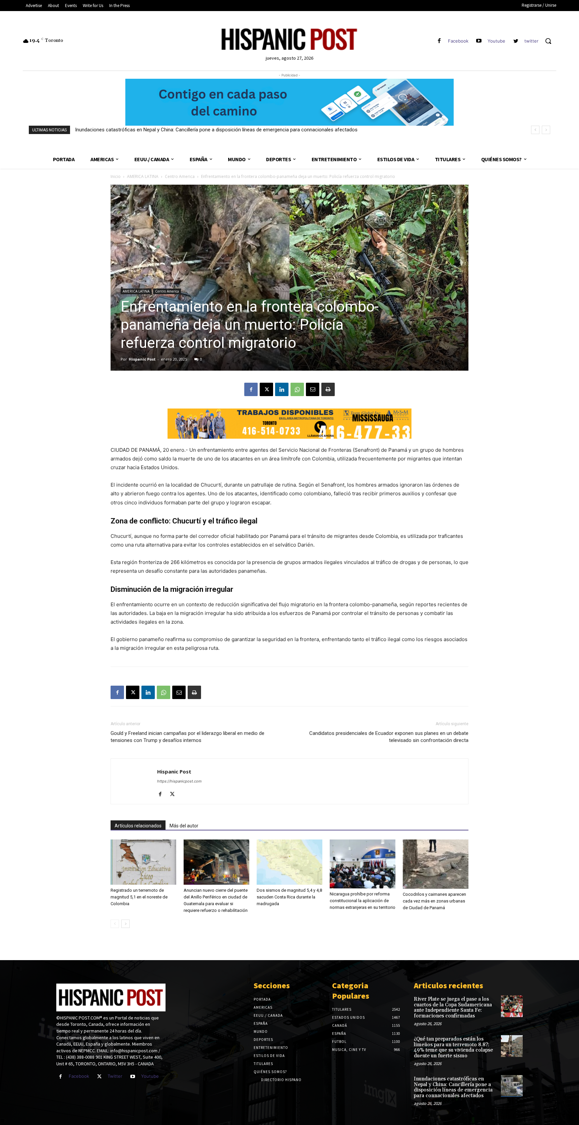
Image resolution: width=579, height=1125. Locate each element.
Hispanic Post (142, 359)
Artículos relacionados (138, 825)
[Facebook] (439, 41)
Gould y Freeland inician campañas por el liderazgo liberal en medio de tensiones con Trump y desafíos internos (187, 736)
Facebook (458, 41)
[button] (548, 41)
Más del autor (184, 825)
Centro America (180, 176)
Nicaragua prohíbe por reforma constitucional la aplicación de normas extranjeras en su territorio (362, 900)
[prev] (535, 130)
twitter (531, 41)
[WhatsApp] (297, 389)
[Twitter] (99, 1076)
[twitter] (515, 41)
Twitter (115, 1076)
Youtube (496, 41)
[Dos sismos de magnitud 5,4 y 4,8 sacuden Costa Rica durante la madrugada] (289, 862)
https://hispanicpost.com (179, 781)
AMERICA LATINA (142, 176)
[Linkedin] (281, 389)
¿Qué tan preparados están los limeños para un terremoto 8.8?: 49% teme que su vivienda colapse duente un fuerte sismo (453, 1047)
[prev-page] (115, 924)
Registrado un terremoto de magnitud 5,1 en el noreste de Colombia (139, 897)
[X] (266, 389)
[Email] (312, 389)
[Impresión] (328, 389)
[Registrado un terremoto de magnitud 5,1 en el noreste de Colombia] (143, 862)
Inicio (116, 176)
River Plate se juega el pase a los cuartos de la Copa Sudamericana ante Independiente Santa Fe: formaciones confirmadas (453, 1007)
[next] (546, 130)
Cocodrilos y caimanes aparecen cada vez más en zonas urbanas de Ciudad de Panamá (434, 901)
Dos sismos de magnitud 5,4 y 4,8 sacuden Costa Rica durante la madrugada (289, 897)
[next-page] (125, 924)
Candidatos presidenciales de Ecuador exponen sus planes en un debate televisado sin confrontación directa (388, 736)
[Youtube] (479, 41)
